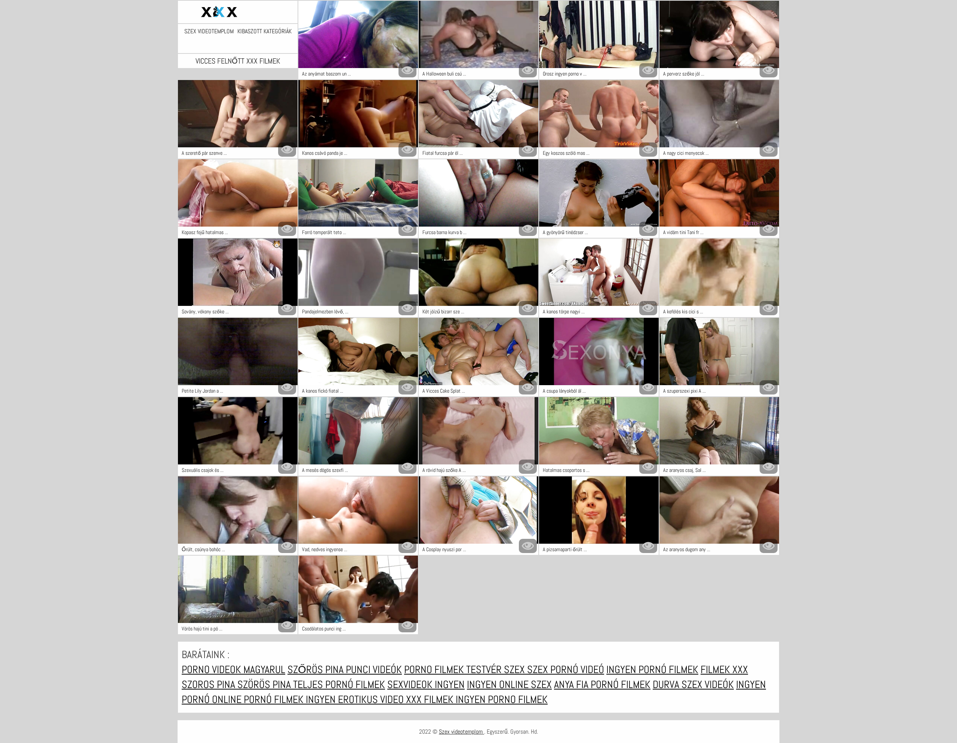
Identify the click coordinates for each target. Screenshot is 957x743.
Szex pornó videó (565, 669)
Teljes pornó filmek (339, 684)
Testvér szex (496, 669)
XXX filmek (431, 699)
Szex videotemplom (209, 31)
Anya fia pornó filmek (602, 684)
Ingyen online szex (509, 684)
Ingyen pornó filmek (652, 669)
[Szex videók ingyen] (237, 12)
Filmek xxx (724, 669)
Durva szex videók (693, 684)
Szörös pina (265, 684)
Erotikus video (372, 699)
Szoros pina (209, 684)
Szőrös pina (316, 669)
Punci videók (374, 669)
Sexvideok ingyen (426, 684)
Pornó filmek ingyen (291, 699)
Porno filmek (435, 669)
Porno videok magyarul (233, 669)
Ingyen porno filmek (502, 699)
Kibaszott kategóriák (264, 31)
